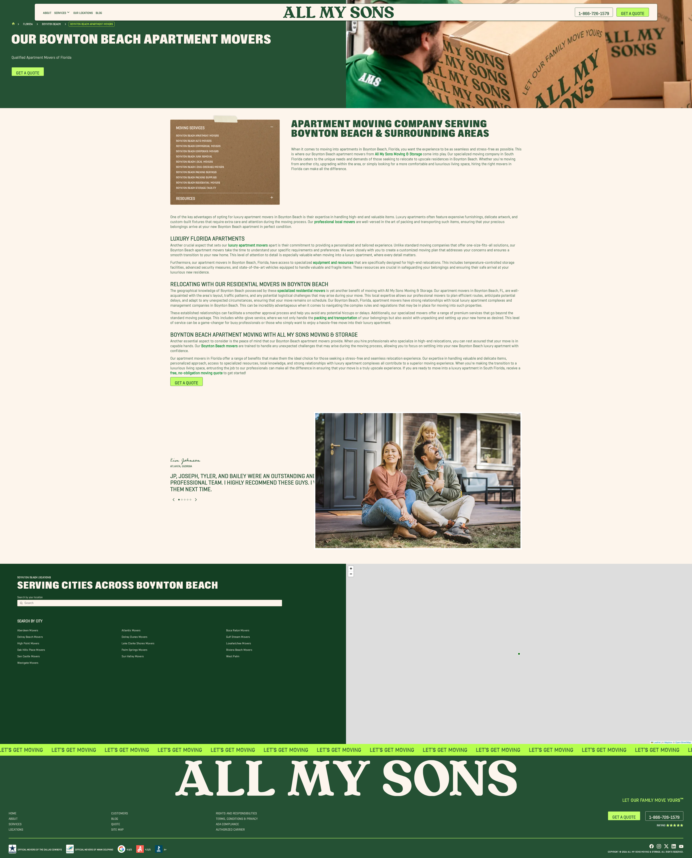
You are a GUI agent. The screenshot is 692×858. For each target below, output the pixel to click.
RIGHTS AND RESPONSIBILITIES (236, 812)
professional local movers (334, 220)
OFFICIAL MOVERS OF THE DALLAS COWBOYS (40, 849)
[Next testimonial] (196, 499)
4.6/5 (129, 849)
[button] (225, 127)
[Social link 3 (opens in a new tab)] (666, 847)
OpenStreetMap (683, 742)
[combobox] (152, 603)
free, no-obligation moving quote (196, 371)
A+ (165, 849)
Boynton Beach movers (219, 344)
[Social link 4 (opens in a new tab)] (673, 847)
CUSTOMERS (119, 812)
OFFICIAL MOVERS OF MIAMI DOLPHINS (94, 849)
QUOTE (115, 823)
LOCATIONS (16, 828)
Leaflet (656, 742)
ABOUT (13, 818)
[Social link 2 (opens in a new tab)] (659, 847)
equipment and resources (333, 261)
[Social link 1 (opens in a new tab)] (651, 847)
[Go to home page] (13, 24)
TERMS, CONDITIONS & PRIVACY (237, 818)
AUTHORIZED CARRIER (230, 828)
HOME (13, 812)
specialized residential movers (301, 289)
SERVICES (15, 823)
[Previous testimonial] (173, 499)
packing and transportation (335, 316)
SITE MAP (117, 828)
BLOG (114, 818)
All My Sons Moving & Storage (398, 153)
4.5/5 (148, 849)
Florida (28, 24)
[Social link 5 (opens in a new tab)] (681, 847)
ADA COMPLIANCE (227, 823)
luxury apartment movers (248, 244)
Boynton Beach (51, 24)
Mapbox (668, 742)
